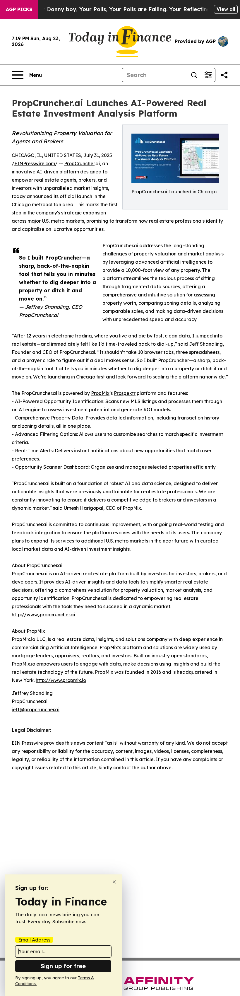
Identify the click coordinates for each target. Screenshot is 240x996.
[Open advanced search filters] (208, 75)
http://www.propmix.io (61, 680)
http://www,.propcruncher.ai (43, 615)
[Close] (114, 882)
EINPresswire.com (34, 163)
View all (226, 9)
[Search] (194, 75)
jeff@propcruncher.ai (35, 709)
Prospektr (125, 393)
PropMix (100, 393)
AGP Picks (19, 9)
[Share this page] (224, 75)
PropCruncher (79, 163)
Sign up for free (63, 966)
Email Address (34, 940)
